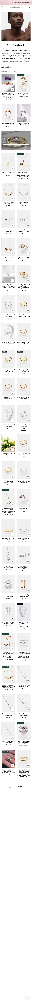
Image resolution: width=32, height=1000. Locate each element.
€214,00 (8, 261)
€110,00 (8, 99)
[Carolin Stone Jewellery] (10, 7)
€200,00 (8, 233)
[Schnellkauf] (12, 89)
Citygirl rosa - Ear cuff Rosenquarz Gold (8, 481)
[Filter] (30, 71)
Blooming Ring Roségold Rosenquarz (8, 124)
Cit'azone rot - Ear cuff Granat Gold (23, 398)
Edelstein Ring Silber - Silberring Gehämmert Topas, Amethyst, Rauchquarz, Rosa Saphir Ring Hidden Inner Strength (23, 656)
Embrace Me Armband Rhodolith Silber (23, 714)
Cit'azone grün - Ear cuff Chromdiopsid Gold (8, 343)
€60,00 (8, 318)
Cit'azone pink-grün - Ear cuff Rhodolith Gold (23, 370)
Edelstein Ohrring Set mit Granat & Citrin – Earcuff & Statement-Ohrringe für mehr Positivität (8, 655)
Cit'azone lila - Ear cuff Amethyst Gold (23, 343)
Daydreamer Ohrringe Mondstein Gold (24, 595)
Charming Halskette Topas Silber (23, 203)
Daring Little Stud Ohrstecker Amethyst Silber (23, 567)
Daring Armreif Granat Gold (8, 539)
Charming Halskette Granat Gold (8, 203)
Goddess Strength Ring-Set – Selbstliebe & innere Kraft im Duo (23, 743)
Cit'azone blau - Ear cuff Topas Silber (8, 315)
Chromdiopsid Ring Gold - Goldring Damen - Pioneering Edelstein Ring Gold (23, 287)
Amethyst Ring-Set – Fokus (23, 94)
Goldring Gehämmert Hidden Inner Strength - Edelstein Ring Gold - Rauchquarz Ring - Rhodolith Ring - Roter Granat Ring (23, 773)
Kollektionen (8, 71)
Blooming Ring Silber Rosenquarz (23, 124)
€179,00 (24, 661)
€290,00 (24, 598)
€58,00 (8, 373)
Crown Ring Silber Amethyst (24, 509)
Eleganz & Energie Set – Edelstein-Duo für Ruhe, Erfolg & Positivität (8, 686)
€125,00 (24, 571)
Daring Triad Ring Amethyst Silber (8, 595)
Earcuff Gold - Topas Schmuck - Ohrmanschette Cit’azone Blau (23, 624)
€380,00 (8, 206)
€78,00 (23, 318)
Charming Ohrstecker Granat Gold (8, 230)
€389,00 (24, 779)
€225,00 (24, 542)
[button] (26, 7)
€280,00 (8, 626)
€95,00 (23, 512)
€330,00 (24, 206)
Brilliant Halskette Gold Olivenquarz (8, 173)
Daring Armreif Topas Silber (23, 539)
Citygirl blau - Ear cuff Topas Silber (24, 425)
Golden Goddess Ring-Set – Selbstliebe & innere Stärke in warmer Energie (8, 772)
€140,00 (8, 598)
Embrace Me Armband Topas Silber (8, 742)
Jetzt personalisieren (16, 146)
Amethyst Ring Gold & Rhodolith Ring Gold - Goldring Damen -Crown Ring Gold (8, 95)
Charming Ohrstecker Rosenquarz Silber (24, 230)
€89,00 (8, 291)
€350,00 (8, 176)
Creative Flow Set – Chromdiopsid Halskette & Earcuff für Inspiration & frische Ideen (8, 510)
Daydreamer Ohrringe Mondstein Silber (8, 623)
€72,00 (23, 373)
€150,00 (24, 261)
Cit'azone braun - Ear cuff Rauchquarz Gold (24, 315)
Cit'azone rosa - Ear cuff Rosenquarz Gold (8, 398)
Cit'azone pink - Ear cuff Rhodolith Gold (8, 370)
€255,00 (8, 542)
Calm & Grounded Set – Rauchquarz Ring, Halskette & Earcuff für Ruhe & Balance (23, 174)
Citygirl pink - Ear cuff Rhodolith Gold (24, 454)
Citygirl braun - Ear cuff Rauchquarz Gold (8, 454)
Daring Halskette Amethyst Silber (8, 566)
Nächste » (20, 786)
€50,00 (8, 428)
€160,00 (24, 233)
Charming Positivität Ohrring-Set (8, 258)
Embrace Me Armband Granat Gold (8, 714)
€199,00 (24, 688)
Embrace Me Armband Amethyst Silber (23, 685)
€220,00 (24, 127)
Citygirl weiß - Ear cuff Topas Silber (24, 481)
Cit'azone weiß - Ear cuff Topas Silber (8, 425)
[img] (23, 430)
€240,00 (8, 127)
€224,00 (8, 717)
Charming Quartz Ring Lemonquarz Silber (23, 258)
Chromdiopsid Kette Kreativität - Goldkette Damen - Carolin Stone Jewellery (8, 287)
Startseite (3, 71)
